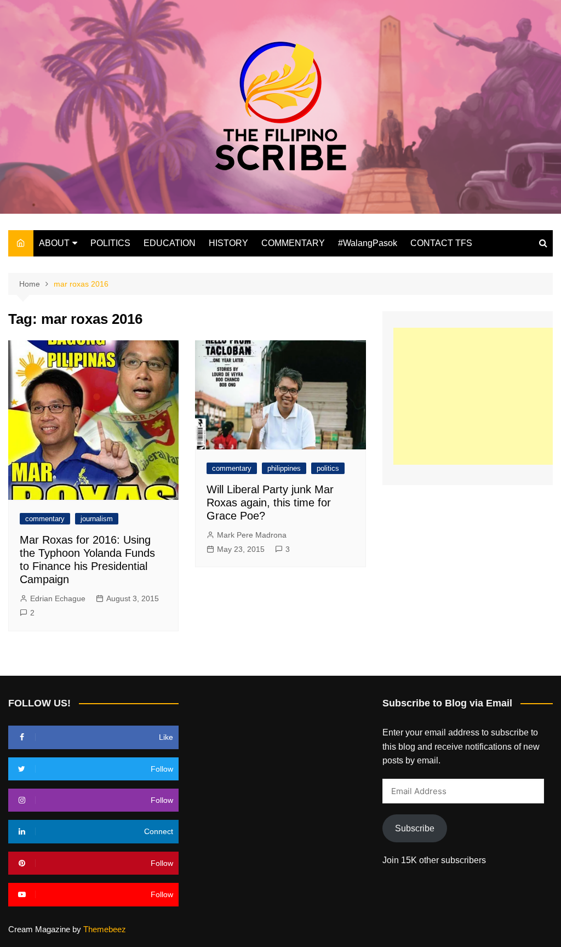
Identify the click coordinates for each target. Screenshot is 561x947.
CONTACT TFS (441, 243)
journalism (97, 519)
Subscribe (414, 828)
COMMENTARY (293, 243)
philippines (284, 468)
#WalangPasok (367, 243)
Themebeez (104, 929)
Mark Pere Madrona (252, 534)
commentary (45, 519)
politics (328, 468)
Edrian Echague (57, 598)
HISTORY (228, 243)
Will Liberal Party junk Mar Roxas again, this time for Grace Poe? (270, 502)
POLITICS (110, 243)
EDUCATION (170, 243)
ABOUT (54, 243)
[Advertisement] (477, 396)
